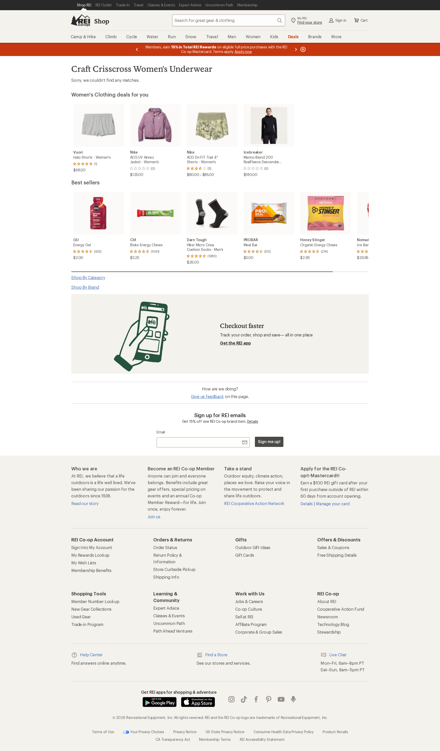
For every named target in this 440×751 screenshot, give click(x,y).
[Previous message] (137, 49)
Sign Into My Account (91, 547)
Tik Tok (244, 699)
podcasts (293, 699)
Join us (154, 516)
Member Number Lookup (95, 601)
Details (252, 421)
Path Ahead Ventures (173, 631)
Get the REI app (235, 342)
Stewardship (329, 632)
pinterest (269, 699)
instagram (231, 699)
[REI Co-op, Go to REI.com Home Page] (80, 20)
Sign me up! (269, 441)
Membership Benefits (91, 570)
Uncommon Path (169, 623)
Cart (364, 20)
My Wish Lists (83, 562)
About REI (326, 601)
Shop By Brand (85, 287)
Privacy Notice (185, 731)
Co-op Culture (248, 609)
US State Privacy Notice (225, 731)
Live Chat (338, 654)
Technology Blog (333, 624)
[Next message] (296, 49)
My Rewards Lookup (90, 555)
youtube (281, 699)
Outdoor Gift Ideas (252, 547)
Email (161, 432)
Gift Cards (244, 555)
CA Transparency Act (173, 739)
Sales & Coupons (333, 547)
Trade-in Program (87, 624)
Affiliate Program (251, 624)
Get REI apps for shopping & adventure (179, 692)
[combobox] (228, 20)
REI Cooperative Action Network (254, 503)
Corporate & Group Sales (258, 632)
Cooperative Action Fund (340, 609)
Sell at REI (244, 616)
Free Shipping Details (337, 555)
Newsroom (327, 616)
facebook (256, 699)
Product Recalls (335, 731)
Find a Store (216, 654)
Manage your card (332, 503)
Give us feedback (207, 396)
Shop (101, 21)
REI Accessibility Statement (262, 739)
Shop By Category (88, 277)
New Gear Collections (91, 609)
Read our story (85, 503)
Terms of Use (103, 731)
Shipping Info (166, 577)
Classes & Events (169, 615)
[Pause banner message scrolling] (302, 49)
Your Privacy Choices (146, 731)
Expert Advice (166, 608)
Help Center (91, 654)
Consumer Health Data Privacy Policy (283, 731)
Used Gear (81, 616)
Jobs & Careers (249, 601)
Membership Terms (214, 739)
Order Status (165, 547)
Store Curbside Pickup (174, 569)
